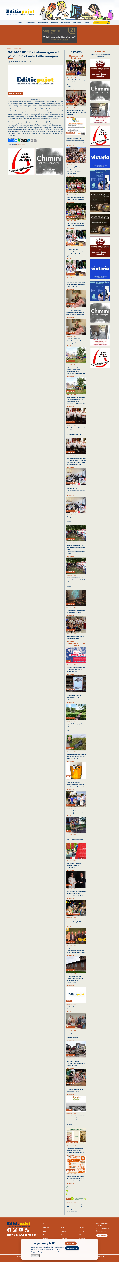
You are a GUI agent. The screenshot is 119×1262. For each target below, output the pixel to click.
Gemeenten (48, 1224)
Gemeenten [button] (30, 23)
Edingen (46, 1235)
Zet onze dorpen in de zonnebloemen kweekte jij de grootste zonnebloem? (75, 141)
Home (20, 23)
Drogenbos (82, 1231)
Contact (87, 23)
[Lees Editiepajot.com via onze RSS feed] (27, 1231)
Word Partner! (102, 1235)
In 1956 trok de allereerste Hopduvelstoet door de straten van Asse (75, 669)
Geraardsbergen (66, 1235)
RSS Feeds (77, 23)
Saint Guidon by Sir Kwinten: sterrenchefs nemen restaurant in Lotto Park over (76, 894)
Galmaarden (20, 144)
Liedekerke (64, 1239)
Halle (80, 1235)
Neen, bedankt (72, 1248)
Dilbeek (63, 1231)
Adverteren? (65, 23)
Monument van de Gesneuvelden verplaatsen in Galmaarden (75, 1063)
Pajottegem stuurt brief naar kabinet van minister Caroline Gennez (76, 1035)
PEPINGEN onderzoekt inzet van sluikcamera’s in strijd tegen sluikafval (76, 756)
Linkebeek (82, 1239)
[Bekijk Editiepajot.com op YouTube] (20, 1231)
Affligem (46, 1227)
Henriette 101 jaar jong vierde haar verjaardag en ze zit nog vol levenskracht (75, 312)
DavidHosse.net (98, 1256)
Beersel (81, 1227)
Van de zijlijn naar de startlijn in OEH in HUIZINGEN (73, 865)
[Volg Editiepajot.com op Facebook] (9, 1231)
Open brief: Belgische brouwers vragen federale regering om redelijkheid (75, 785)
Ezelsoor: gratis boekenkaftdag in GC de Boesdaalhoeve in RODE (74, 922)
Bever (45, 1231)
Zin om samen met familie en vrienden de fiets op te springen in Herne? (75, 1179)
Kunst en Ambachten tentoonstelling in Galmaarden (73, 698)
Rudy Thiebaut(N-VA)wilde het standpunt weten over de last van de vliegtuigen (75, 950)
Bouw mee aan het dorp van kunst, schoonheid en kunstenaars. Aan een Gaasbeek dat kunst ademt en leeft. (76, 1120)
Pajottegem (17, 48)
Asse (62, 1227)
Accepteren (70, 1243)
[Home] (21, 12)
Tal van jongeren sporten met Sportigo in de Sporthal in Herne (76, 112)
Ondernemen (43, 23)
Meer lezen (70, 89)
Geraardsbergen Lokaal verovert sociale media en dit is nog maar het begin (75, 1150)
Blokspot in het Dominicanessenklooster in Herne (76, 491)
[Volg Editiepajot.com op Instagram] (15, 1231)
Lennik (45, 1239)
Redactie (54, 23)
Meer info (35, 1256)
